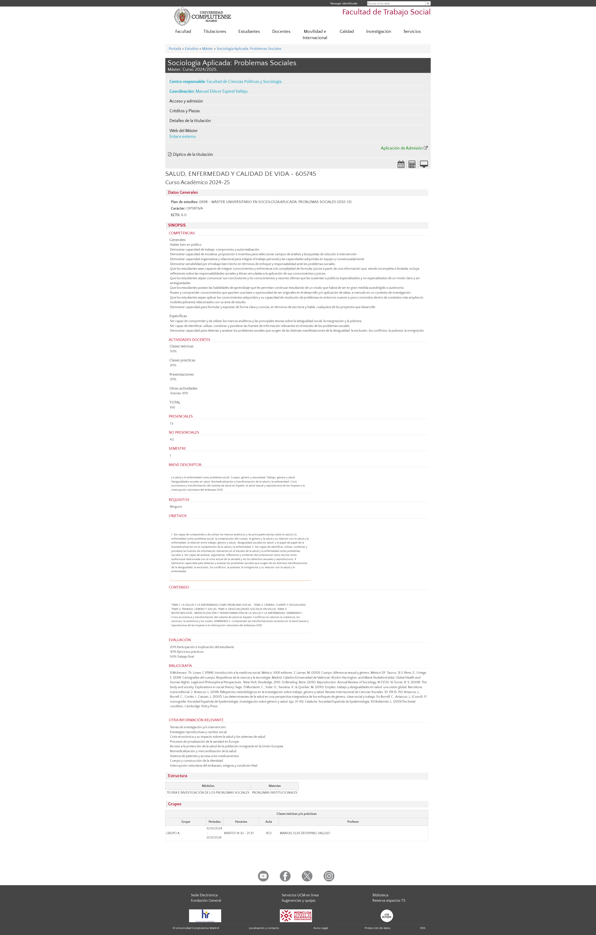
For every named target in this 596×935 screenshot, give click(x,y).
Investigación (378, 31)
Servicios (412, 31)
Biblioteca (380, 895)
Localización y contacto (264, 928)
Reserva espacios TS (388, 900)
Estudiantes (249, 31)
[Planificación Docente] (401, 166)
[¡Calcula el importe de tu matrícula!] (412, 166)
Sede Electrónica (204, 895)
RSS (422, 928)
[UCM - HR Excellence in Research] (205, 915)
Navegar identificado (343, 3)
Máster (207, 49)
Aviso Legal (320, 928)
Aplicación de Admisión (402, 148)
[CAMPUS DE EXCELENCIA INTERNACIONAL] (296, 915)
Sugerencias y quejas (298, 900)
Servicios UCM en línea (300, 895)
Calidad (347, 31)
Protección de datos (377, 928)
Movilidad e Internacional (315, 34)
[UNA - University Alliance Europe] (386, 915)
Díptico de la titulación (193, 154)
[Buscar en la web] (428, 3)
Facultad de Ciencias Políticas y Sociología (244, 81)
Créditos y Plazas (184, 111)
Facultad (183, 31)
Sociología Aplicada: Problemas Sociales (249, 49)
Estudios (191, 49)
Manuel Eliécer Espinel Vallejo (221, 91)
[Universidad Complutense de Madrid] (202, 16)
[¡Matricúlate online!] (424, 166)
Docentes (281, 31)
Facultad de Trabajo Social (386, 12)
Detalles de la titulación (190, 121)
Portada (175, 49)
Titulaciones (214, 31)
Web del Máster (183, 131)
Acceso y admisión (186, 101)
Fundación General (206, 900)
